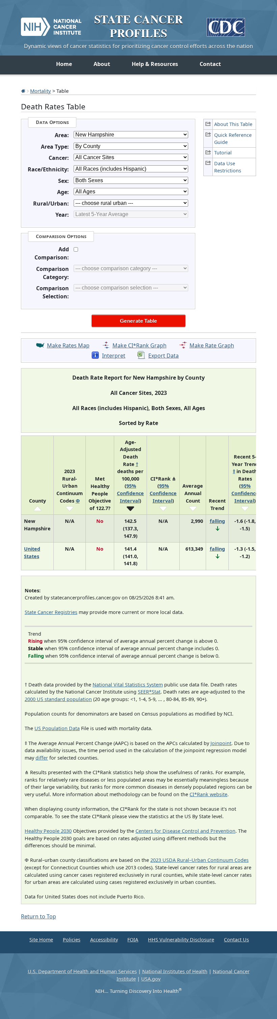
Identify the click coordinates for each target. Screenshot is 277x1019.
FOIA (132, 939)
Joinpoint (220, 743)
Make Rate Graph (212, 345)
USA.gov (150, 979)
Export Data (163, 355)
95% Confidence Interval (130, 493)
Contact (210, 64)
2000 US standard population (58, 699)
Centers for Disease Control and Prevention (185, 831)
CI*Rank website (208, 794)
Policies (71, 939)
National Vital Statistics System (128, 684)
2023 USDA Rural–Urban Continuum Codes (199, 860)
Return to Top (38, 916)
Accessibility (104, 939)
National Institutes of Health (174, 971)
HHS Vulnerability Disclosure (181, 939)
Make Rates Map (68, 345)
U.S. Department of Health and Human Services (82, 971)
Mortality (40, 90)
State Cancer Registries (51, 612)
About (102, 64)
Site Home (41, 939)
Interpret (113, 355)
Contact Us (236, 939)
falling (217, 521)
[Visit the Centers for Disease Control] (226, 24)
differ (41, 758)
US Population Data (57, 728)
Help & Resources (155, 64)
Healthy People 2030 (48, 831)
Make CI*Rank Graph (139, 345)
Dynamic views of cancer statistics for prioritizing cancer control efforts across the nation (138, 46)
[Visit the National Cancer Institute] (51, 24)
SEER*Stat (149, 691)
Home (64, 64)
